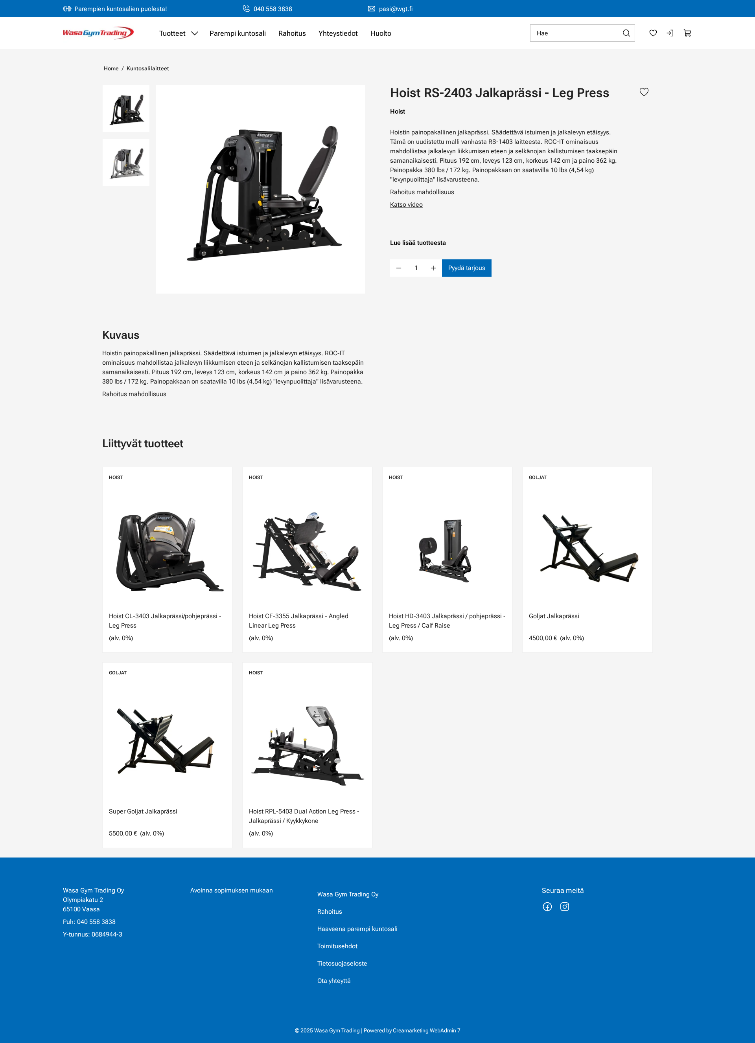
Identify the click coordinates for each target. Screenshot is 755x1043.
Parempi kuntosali (238, 33)
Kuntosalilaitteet (148, 68)
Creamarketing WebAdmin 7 (426, 1030)
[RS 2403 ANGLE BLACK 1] (126, 162)
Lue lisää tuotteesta (418, 242)
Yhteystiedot (338, 33)
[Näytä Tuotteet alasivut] (194, 33)
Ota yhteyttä (334, 980)
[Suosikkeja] (653, 33)
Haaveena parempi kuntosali (357, 929)
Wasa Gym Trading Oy (347, 894)
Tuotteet (172, 33)
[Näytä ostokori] (687, 33)
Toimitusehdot (337, 946)
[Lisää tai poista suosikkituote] (644, 92)
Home (111, 68)
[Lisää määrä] (433, 268)
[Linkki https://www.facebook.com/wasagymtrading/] (547, 906)
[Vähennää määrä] (398, 268)
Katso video (406, 204)
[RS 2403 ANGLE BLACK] (260, 189)
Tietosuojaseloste (342, 963)
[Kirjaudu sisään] (670, 33)
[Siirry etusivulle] (98, 33)
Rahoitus (292, 33)
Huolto (380, 33)
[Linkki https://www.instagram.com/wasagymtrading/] (564, 906)
